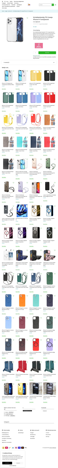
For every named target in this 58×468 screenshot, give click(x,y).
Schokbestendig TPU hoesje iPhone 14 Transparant (23, 11)
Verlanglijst (32, 436)
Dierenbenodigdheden (19, 1)
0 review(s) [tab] (6, 62)
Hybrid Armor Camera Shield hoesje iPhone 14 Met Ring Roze (49, 264)
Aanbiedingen (21, 432)
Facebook (45, 410)
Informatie (4, 8)
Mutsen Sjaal (10, 3)
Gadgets (4, 3)
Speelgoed (19, 4)
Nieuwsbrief (32, 438)
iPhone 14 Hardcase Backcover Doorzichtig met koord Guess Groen (49, 173)
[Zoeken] (53, 5)
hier (16, 459)
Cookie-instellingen (52, 447)
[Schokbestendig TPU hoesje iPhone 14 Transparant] (15, 42)
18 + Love (6, 1)
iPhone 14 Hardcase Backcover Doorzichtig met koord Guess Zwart (7, 196)
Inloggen (32, 432)
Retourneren (48, 434)
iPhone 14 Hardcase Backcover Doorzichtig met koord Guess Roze (35, 173)
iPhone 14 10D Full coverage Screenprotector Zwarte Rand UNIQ (22, 173)
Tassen (18, 6)
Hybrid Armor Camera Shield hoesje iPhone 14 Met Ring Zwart (35, 264)
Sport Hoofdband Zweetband (8, 6)
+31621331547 (11, 412)
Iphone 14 (10, 11)
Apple (11, 1)
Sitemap (47, 436)
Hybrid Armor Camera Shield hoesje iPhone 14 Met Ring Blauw (22, 264)
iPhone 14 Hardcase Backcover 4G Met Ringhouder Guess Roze (36, 196)
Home (3, 11)
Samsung (16, 3)
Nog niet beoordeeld (43, 24)
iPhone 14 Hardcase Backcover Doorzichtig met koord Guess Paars (21, 196)
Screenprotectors (6, 4)
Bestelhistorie (33, 434)
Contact (47, 432)
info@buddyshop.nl (9, 414)
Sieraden (13, 4)
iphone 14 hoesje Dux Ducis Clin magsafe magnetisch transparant (7, 264)
